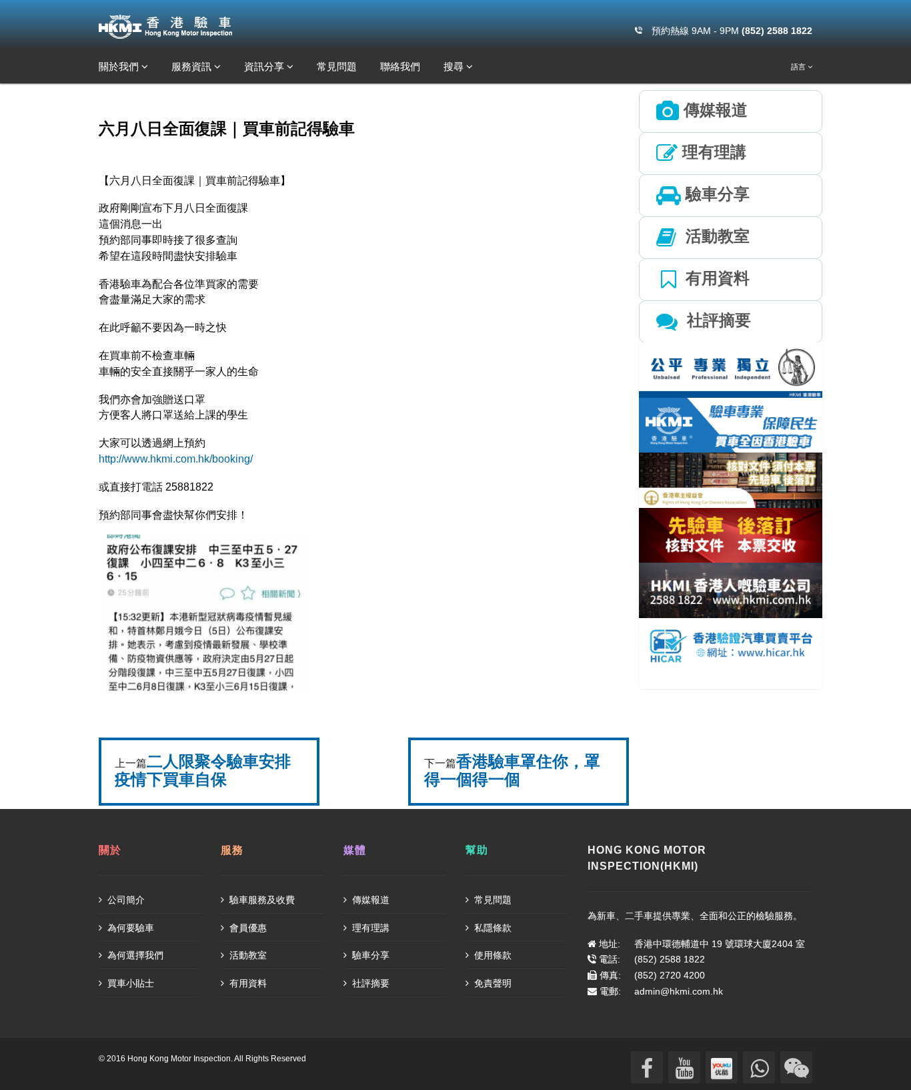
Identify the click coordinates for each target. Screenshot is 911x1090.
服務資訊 (192, 66)
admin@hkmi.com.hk (678, 991)
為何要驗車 (129, 927)
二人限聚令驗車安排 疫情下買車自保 (203, 770)
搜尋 (454, 66)
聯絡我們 (400, 66)
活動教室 (247, 955)
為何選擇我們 (134, 955)
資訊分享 (265, 66)
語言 (799, 67)
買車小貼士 (129, 983)
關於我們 (120, 66)
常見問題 (337, 66)
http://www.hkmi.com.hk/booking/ (176, 459)
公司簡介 (125, 899)
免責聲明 (492, 983)
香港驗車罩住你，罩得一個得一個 (512, 770)
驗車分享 (369, 955)
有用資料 (247, 983)
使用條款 (492, 955)
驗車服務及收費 (261, 899)
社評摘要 (369, 983)
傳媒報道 (369, 899)
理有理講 (369, 927)
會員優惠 (247, 927)
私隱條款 (492, 927)
